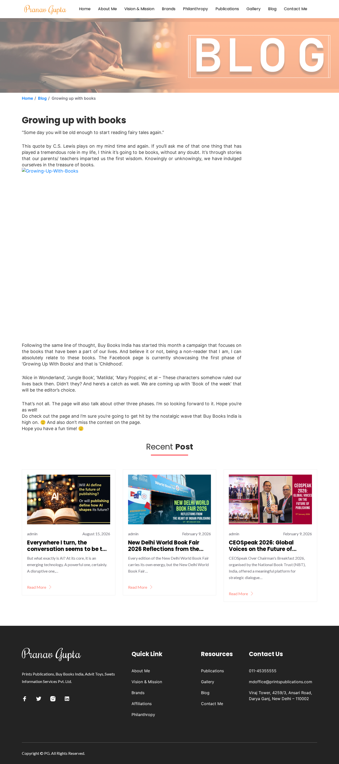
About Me (107, 9)
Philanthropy (195, 9)
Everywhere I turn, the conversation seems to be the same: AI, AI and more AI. (68, 546)
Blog (272, 9)
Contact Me (295, 9)
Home (85, 9)
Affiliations (142, 703)
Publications (227, 9)
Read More (37, 587)
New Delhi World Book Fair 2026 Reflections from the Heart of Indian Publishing (163, 546)
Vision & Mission (139, 9)
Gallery (253, 9)
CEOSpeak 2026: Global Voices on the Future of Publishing (261, 546)
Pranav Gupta (45, 8)
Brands (168, 9)
